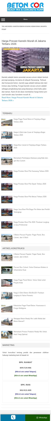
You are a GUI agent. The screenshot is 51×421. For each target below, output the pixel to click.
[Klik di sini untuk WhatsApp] (25, 375)
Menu (25, 19)
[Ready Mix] (25, 12)
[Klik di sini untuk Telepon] (25, 372)
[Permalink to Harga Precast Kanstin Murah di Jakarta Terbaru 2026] (25, 72)
